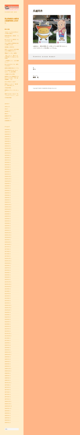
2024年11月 (7, 178)
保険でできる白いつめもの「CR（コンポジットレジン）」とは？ (12, 94)
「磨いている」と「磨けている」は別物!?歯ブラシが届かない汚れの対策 (12, 57)
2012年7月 (7, 328)
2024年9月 (7, 183)
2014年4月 (7, 319)
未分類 (6, 118)
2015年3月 (7, 298)
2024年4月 (7, 195)
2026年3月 (7, 141)
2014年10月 (7, 310)
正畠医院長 (7, 120)
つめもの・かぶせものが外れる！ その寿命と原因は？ (12, 32)
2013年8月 (7, 324)
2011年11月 (7, 333)
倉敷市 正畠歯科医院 (43, 88)
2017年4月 (7, 251)
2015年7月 (7, 293)
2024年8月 (7, 185)
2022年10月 (7, 237)
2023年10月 (7, 209)
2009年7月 (7, 359)
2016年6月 (7, 270)
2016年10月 (7, 263)
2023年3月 (7, 225)
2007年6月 (7, 389)
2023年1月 (7, 230)
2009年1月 (7, 366)
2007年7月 (7, 387)
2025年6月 (7, 162)
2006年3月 (7, 420)
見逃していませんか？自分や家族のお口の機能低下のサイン (12, 50)
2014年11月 (7, 307)
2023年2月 (7, 228)
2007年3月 (7, 394)
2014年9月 (7, 312)
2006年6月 (7, 413)
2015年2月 (7, 300)
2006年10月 (7, 406)
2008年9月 (7, 373)
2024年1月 (7, 202)
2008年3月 (7, 378)
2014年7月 (7, 317)
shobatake (45, 56)
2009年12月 (7, 352)
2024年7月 (7, 188)
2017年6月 (7, 249)
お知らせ (6, 106)
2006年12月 (7, 401)
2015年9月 (7, 289)
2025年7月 (7, 160)
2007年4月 (7, 392)
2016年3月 (7, 275)
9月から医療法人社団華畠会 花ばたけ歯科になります (12, 44)
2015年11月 (7, 284)
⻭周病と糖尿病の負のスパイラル (12, 68)
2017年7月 (7, 246)
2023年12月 (7, 204)
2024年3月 (7, 197)
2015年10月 (7, 286)
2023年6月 (7, 218)
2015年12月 (7, 282)
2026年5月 (7, 136)
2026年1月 (7, 146)
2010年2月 (7, 350)
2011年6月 (7, 340)
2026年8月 (7, 129)
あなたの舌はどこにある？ (10, 81)
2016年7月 (7, 268)
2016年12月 (7, 258)
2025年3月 (7, 169)
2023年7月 (7, 216)
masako (6, 111)
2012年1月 (7, 331)
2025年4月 (7, 167)
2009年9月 (7, 357)
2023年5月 (7, 221)
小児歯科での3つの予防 (10, 74)
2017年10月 (7, 244)
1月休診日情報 (8, 87)
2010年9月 (7, 343)
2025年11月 (7, 150)
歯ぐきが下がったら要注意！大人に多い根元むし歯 (12, 40)
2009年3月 (7, 364)
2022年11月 (7, 235)
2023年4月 (7, 223)
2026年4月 (7, 139)
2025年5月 (7, 164)
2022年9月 (7, 239)
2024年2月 (7, 200)
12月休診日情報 (8, 97)
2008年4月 (7, 375)
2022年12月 (7, 232)
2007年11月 (7, 382)
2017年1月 (7, 256)
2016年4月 (7, 272)
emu (6, 109)
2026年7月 (7, 132)
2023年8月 (7, 214)
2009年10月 (7, 354)
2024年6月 (7, 190)
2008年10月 (7, 371)
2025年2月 (7, 171)
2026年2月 (7, 143)
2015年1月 (7, 303)
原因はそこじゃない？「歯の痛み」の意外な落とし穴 (11, 84)
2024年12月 (7, 176)
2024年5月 (7, 193)
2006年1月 (7, 422)
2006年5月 (7, 415)
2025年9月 (7, 155)
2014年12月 (7, 305)
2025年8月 (7, 157)
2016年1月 (7, 279)
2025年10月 (7, 153)
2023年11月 (7, 207)
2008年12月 (7, 368)
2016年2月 (7, 277)
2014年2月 (7, 321)
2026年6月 (7, 134)
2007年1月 (7, 399)
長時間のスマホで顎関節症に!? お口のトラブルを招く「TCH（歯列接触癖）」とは (12, 78)
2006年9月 (7, 408)
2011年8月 (7, 338)
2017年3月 (7, 253)
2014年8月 (7, 314)
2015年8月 (7, 291)
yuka (6, 113)
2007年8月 (7, 385)
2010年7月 (7, 345)
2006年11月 (7, 403)
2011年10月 (7, 335)
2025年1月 (7, 174)
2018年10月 (7, 242)
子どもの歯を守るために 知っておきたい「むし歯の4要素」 (11, 71)
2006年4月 (7, 418)
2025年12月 (7, 148)
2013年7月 (7, 326)
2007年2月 (7, 396)
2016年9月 (7, 265)
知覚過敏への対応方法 (9, 47)
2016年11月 (7, 260)
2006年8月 (7, 410)
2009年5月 (7, 361)
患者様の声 (7, 116)
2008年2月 (7, 380)
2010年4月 (7, 347)
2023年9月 (7, 211)
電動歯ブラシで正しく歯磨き (11, 53)
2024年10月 (7, 181)
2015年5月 (7, 296)
